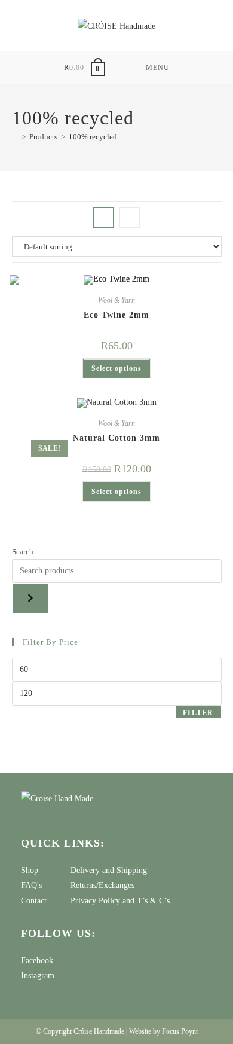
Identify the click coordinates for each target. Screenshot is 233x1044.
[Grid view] (103, 217)
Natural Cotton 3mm (116, 438)
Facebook (37, 960)
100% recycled (93, 136)
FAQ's (31, 885)
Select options (116, 368)
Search (22, 551)
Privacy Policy (95, 900)
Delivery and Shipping (108, 870)
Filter (198, 713)
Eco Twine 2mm (116, 314)
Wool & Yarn (116, 300)
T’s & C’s (153, 900)
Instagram (37, 975)
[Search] (30, 598)
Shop (29, 870)
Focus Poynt (180, 1031)
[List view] (129, 217)
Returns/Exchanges (102, 885)
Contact (34, 900)
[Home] (15, 136)
